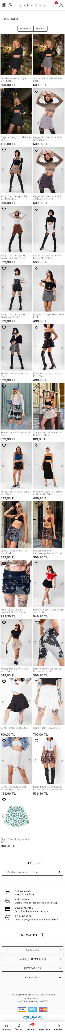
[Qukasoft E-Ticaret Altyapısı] (32, 1018)
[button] (3, 54)
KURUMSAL (32, 949)
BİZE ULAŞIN (32, 977)
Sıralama (40, 28)
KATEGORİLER (32, 968)
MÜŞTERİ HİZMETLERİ (32, 959)
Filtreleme (25, 28)
